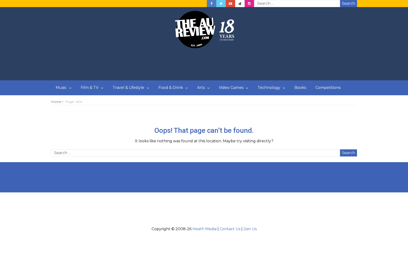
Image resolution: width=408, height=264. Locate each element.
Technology (269, 87)
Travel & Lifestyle (128, 87)
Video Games (231, 87)
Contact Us (230, 229)
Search (348, 3)
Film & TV (89, 87)
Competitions (327, 87)
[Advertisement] (204, 64)
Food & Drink (170, 87)
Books (300, 87)
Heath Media (204, 229)
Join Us (250, 229)
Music (61, 87)
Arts (201, 87)
